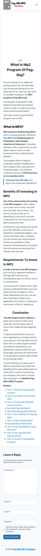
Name (7, 501)
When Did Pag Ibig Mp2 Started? (21, 411)
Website (7, 522)
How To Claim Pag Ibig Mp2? (20, 420)
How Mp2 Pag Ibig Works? (18, 408)
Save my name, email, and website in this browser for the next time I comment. (20, 529)
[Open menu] (36, 4)
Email (7, 512)
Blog (20, 60)
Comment (9, 470)
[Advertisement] (20, 37)
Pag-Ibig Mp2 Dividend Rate (19, 423)
